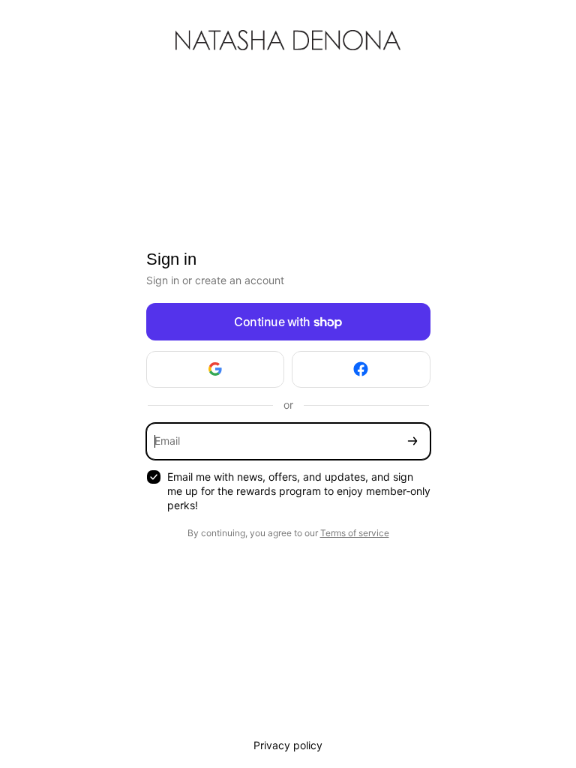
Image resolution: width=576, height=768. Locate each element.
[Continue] (412, 441)
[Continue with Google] (215, 369)
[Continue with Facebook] (361, 369)
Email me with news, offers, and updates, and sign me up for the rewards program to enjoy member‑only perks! (298, 491)
